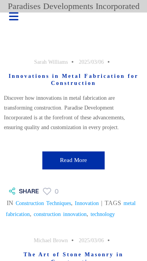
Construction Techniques (43, 203)
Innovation (87, 203)
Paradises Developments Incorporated (74, 6)
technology (103, 214)
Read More (73, 160)
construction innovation (60, 214)
